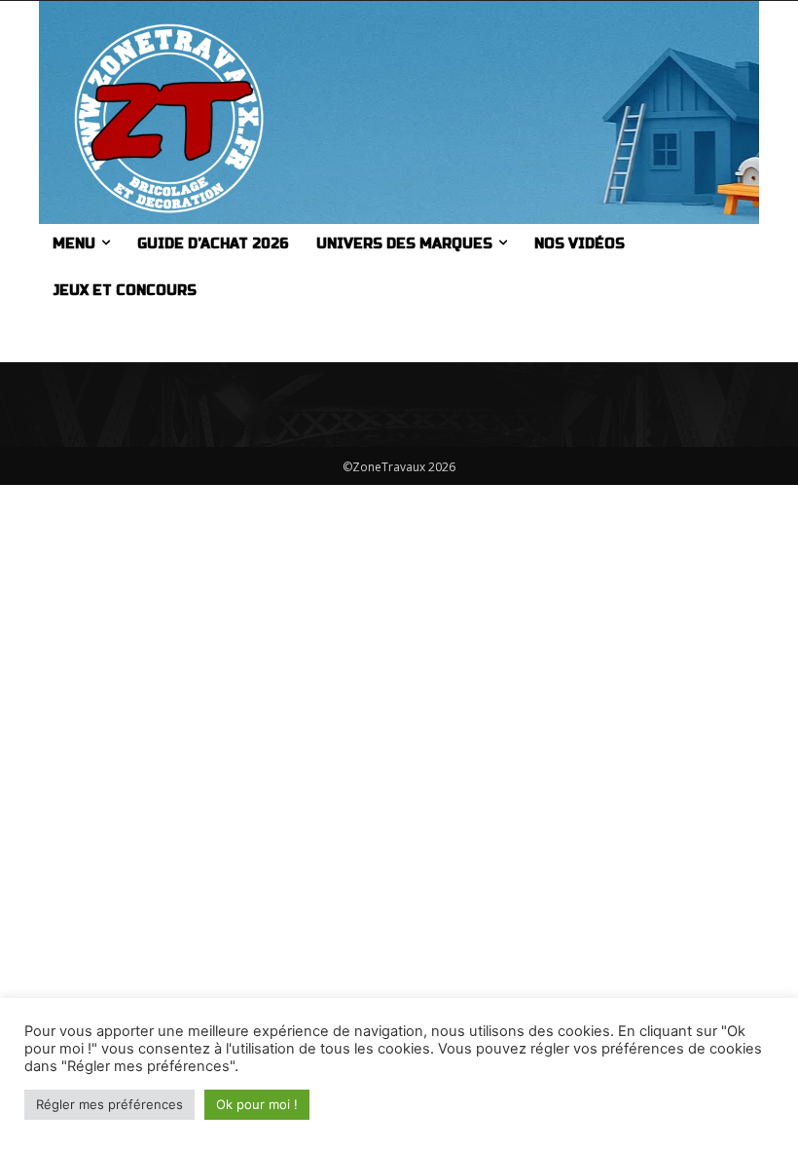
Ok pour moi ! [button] (257, 1104)
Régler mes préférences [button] (109, 1104)
